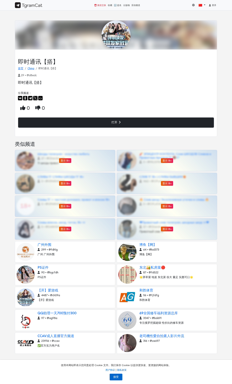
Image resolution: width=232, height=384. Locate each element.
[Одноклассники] (25, 98)
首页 (20, 68)
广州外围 (44, 245)
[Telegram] (30, 98)
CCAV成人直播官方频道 (56, 336)
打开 (114, 122)
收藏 (110, 5)
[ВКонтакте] (20, 98)
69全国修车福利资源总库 (158, 313)
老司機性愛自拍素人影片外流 (161, 336)
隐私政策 (122, 370)
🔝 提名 (117, 5)
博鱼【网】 (148, 245)
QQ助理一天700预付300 (57, 313)
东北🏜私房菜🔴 (152, 267)
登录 (213, 5)
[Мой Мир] (40, 98)
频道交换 (101, 5)
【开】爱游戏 (48, 290)
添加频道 (135, 5)
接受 (116, 376)
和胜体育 (146, 290)
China (31, 68)
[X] (35, 98)
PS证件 (43, 267)
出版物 (126, 5)
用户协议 (110, 370)
